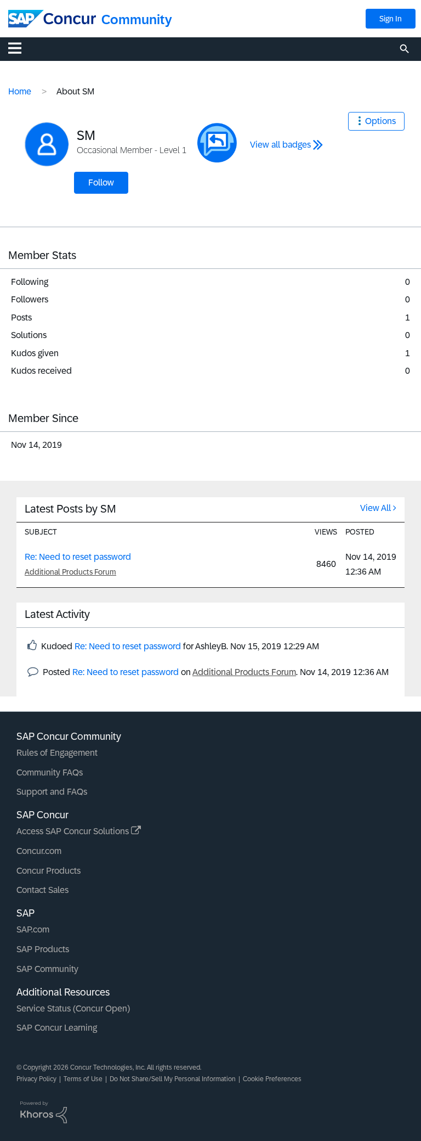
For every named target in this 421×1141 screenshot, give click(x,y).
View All (375, 508)
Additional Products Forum (70, 571)
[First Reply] (217, 142)
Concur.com (38, 851)
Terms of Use (83, 1079)
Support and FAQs (51, 791)
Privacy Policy (36, 1079)
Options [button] (380, 121)
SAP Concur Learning (56, 1027)
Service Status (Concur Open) (73, 1008)
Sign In (390, 18)
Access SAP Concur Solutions (73, 831)
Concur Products (48, 870)
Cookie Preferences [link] (272, 1079)
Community (136, 19)
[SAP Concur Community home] (52, 18)
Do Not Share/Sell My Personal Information (173, 1079)
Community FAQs (49, 772)
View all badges (280, 144)
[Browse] (20, 48)
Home (19, 91)
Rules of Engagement (57, 752)
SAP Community (47, 969)
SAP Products (42, 949)
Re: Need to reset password (78, 556)
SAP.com (32, 929)
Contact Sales (42, 890)
